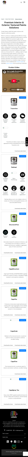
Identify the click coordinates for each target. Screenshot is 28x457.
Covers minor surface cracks (5, 135)
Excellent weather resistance (22, 121)
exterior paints (20, 61)
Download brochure (8, 252)
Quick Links (5, 437)
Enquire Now (22, 97)
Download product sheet (20, 208)
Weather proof (5, 237)
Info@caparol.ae (19, 430)
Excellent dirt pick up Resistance (14, 193)
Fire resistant (14, 236)
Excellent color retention (14, 121)
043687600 (9, 430)
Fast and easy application (22, 193)
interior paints (9, 63)
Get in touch (5, 433)
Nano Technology (14, 179)
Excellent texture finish (5, 121)
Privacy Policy (14, 453)
